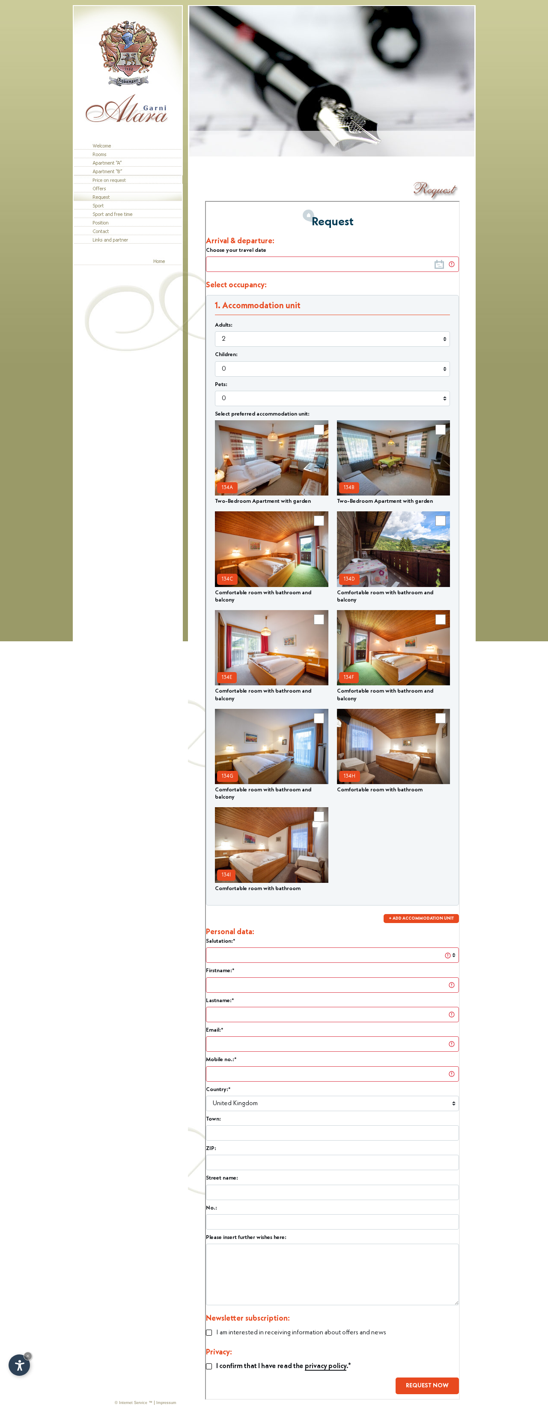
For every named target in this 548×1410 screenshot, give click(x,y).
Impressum (166, 1403)
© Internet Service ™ (133, 1403)
